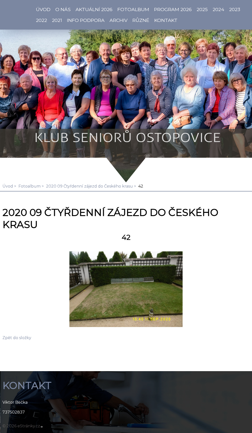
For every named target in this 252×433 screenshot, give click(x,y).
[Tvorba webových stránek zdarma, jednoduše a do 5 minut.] (42, 426)
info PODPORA (86, 20)
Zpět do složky (16, 337)
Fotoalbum (133, 9)
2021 (57, 20)
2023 (234, 9)
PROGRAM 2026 (173, 9)
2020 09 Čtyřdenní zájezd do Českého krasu (89, 186)
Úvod (7, 186)
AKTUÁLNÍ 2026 (94, 9)
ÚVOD (43, 9)
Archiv (118, 20)
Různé (140, 20)
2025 (202, 9)
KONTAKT (165, 20)
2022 (41, 20)
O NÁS (63, 9)
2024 (218, 9)
